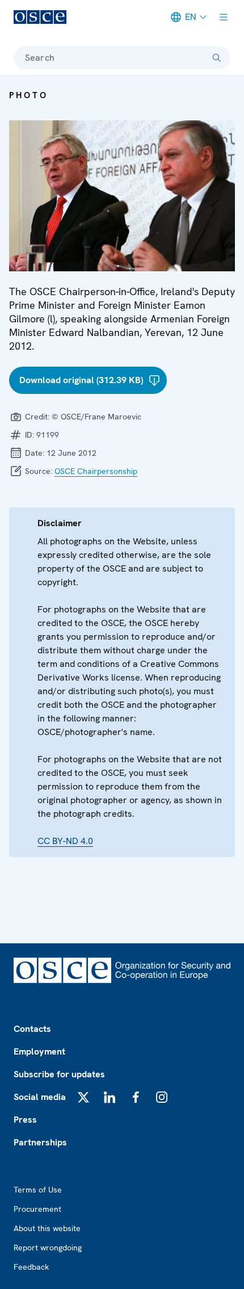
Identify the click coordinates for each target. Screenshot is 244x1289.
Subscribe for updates (59, 1074)
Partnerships (40, 1142)
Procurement (37, 1209)
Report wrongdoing (48, 1247)
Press (25, 1120)
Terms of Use (38, 1190)
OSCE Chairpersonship (95, 471)
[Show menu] (223, 17)
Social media (40, 1097)
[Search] (216, 58)
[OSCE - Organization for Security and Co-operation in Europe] (40, 17)
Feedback (31, 1267)
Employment (39, 1051)
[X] (83, 1097)
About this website (47, 1228)
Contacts (32, 1029)
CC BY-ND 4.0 (65, 841)
